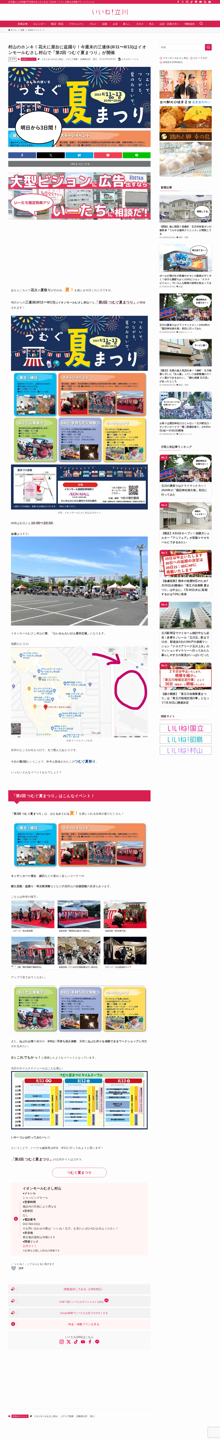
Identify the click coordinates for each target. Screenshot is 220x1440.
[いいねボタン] (13, 1268)
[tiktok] (191, 2)
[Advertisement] (79, 251)
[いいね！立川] (110, 12)
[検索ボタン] (201, 24)
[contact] (209, 2)
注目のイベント (28, 59)
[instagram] (187, 2)
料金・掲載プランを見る (83, 1324)
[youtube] (200, 2)
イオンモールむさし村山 (52, 59)
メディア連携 (72, 59)
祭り (95, 59)
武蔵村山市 (85, 59)
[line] (196, 2)
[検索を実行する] (208, 47)
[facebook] (178, 2)
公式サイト (30, 1246)
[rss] (205, 2)
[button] (22, 155)
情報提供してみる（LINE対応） (84, 1289)
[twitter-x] (182, 2)
